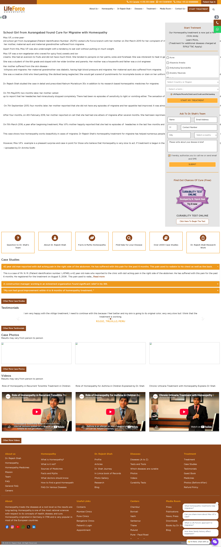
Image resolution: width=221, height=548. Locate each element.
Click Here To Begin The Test (192, 221)
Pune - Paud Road (139, 535)
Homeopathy (12, 463)
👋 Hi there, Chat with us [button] (198, 542)
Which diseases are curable (144, 469)
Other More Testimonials (13, 328)
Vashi (133, 516)
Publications (172, 512)
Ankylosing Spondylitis (180, 68)
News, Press (172, 516)
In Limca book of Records (108, 473)
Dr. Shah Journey (103, 469)
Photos (133, 473)
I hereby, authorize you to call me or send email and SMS (194, 157)
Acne (171, 58)
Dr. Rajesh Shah (13, 458)
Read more (99, 277)
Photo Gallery (102, 478)
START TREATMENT (198, 9)
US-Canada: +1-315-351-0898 (141, 2)
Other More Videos (11, 440)
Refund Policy (191, 487)
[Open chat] (214, 541)
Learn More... (192, 40)
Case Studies (190, 464)
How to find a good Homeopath (57, 483)
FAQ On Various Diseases (54, 487)
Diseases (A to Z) (139, 460)
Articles (99, 464)
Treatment (189, 460)
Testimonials (190, 469)
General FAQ (11, 486)
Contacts (81, 507)
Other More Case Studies (14, 301)
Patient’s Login (84, 526)
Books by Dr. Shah (175, 526)
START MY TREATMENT (192, 100)
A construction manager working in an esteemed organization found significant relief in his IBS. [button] (55, 284)
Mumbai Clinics (84, 512)
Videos (133, 478)
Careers (9, 491)
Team (8, 477)
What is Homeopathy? (52, 460)
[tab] (110, 267)
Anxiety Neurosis (177, 73)
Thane (133, 526)
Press (169, 507)
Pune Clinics (83, 516)
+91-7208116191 (165, 2)
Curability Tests (138, 483)
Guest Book (190, 473)
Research (99, 483)
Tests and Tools (138, 464)
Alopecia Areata (177, 63)
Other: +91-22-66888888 (187, 2)
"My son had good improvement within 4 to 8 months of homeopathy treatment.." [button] (48, 290)
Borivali (134, 512)
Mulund (134, 530)
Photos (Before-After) (195, 483)
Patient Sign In (209, 2)
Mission (9, 472)
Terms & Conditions (210, 543)
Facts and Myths (49, 473)
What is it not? (48, 464)
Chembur (135, 507)
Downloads (171, 521)
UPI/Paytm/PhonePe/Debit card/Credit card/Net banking (194, 94)
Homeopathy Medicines (17, 468)
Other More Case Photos (14, 369)
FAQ (7, 481)
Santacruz (135, 521)
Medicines (189, 478)
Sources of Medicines (52, 469)
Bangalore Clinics (85, 521)
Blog (97, 487)
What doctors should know (55, 478)
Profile (98, 460)
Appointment (84, 530)
